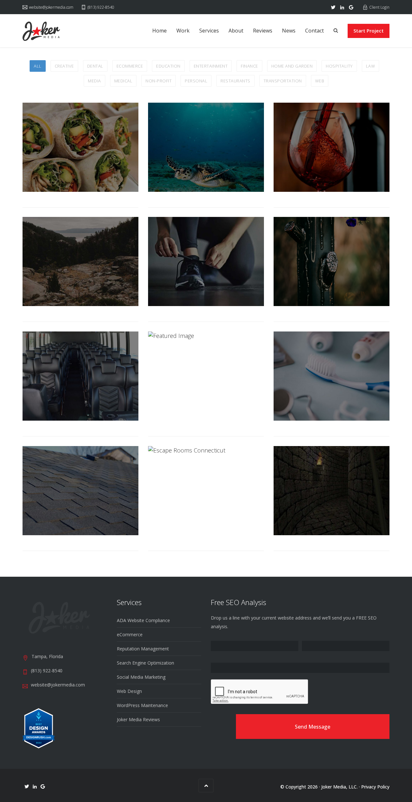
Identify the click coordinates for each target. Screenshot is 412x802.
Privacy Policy (375, 787)
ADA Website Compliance (143, 620)
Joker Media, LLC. (339, 787)
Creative (64, 66)
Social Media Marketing (141, 677)
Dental (95, 66)
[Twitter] (333, 7)
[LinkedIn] (342, 7)
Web (319, 81)
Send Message (312, 726)
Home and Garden (292, 66)
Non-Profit (158, 81)
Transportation (283, 81)
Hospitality (339, 66)
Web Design (129, 691)
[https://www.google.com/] (351, 7)
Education (168, 66)
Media (94, 81)
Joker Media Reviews (138, 719)
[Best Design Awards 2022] (39, 728)
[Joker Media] (41, 31)
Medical (123, 81)
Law (370, 66)
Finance (249, 66)
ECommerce (130, 66)
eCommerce (130, 634)
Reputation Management (143, 649)
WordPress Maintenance (142, 705)
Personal (196, 81)
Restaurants (235, 81)
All (38, 66)
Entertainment (211, 66)
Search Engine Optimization (145, 663)
